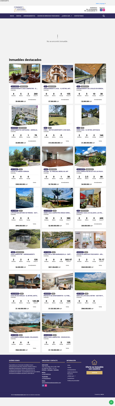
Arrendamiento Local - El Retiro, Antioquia (57, 88)
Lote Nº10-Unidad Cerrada (20, 171)
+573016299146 (91, 10)
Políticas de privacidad (73, 380)
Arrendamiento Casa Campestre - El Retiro (25, 88)
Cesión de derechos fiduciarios (48, 16)
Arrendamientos (29, 16)
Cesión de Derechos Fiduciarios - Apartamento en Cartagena (90, 254)
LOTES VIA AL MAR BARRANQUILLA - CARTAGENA (57, 254)
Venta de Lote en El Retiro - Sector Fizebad (90, 295)
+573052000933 (92, 9)
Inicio (12, 16)
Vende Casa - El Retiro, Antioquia (88, 130)
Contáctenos (79, 16)
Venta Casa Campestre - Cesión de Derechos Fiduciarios (57, 337)
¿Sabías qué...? (67, 16)
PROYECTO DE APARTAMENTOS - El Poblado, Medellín (57, 295)
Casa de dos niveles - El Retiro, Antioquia (25, 295)
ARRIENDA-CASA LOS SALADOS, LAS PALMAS (90, 213)
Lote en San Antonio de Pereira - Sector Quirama (25, 213)
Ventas (18, 16)
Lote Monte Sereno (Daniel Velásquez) (24, 337)
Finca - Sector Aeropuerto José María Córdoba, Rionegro (57, 130)
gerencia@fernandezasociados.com (51, 382)
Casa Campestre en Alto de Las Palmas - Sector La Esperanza (90, 171)
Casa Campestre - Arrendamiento (23, 254)
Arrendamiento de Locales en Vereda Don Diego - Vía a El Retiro (90, 88)
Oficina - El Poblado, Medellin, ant (56, 171)
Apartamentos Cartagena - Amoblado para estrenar (25, 130)
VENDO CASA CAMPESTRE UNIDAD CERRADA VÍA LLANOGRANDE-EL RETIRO (57, 213)
